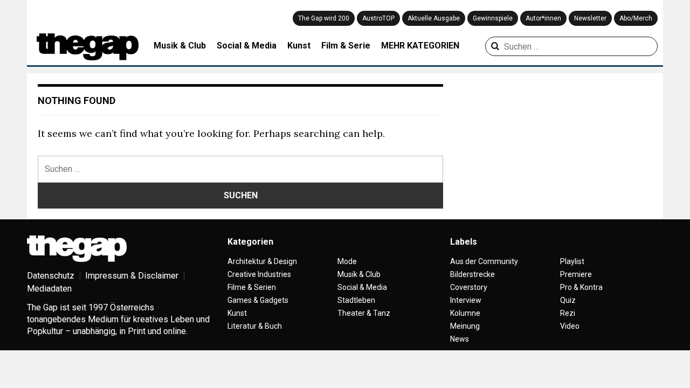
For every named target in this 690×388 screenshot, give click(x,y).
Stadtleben (356, 300)
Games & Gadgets (257, 300)
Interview (465, 300)
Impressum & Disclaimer (131, 276)
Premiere (576, 274)
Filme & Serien (251, 287)
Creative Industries (259, 274)
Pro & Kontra (581, 287)
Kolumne (465, 313)
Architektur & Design (262, 261)
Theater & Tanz (363, 313)
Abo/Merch (635, 18)
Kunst (298, 45)
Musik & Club (180, 45)
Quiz (568, 300)
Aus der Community (484, 261)
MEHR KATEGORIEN (420, 45)
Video (569, 326)
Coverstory (468, 287)
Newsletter (590, 18)
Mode (347, 261)
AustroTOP (378, 18)
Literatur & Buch (254, 326)
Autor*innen (543, 18)
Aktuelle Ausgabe (434, 18)
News (459, 339)
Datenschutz (50, 276)
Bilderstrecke (472, 274)
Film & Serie (345, 45)
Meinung (465, 326)
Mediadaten (49, 288)
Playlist (572, 261)
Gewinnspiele (493, 18)
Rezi (567, 313)
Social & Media (247, 45)
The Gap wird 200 (323, 18)
